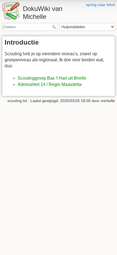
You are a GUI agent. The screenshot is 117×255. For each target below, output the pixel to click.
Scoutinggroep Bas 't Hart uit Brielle (52, 78)
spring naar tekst (100, 4)
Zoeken (54, 27)
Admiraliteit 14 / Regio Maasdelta (50, 84)
